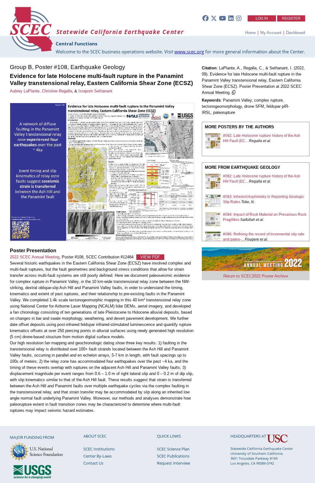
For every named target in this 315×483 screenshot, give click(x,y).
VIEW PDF (150, 257)
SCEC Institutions (99, 449)
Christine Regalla (57, 91)
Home (250, 32)
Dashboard (295, 32)
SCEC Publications (173, 456)
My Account (270, 32)
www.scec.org (189, 51)
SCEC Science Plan (173, 449)
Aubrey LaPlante (24, 91)
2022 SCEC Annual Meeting (34, 257)
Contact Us (93, 463)
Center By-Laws (97, 456)
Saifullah (247, 220)
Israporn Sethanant (95, 91)
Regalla (255, 141)
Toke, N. (248, 202)
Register (291, 18)
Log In (262, 18)
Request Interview (173, 463)
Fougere (252, 239)
